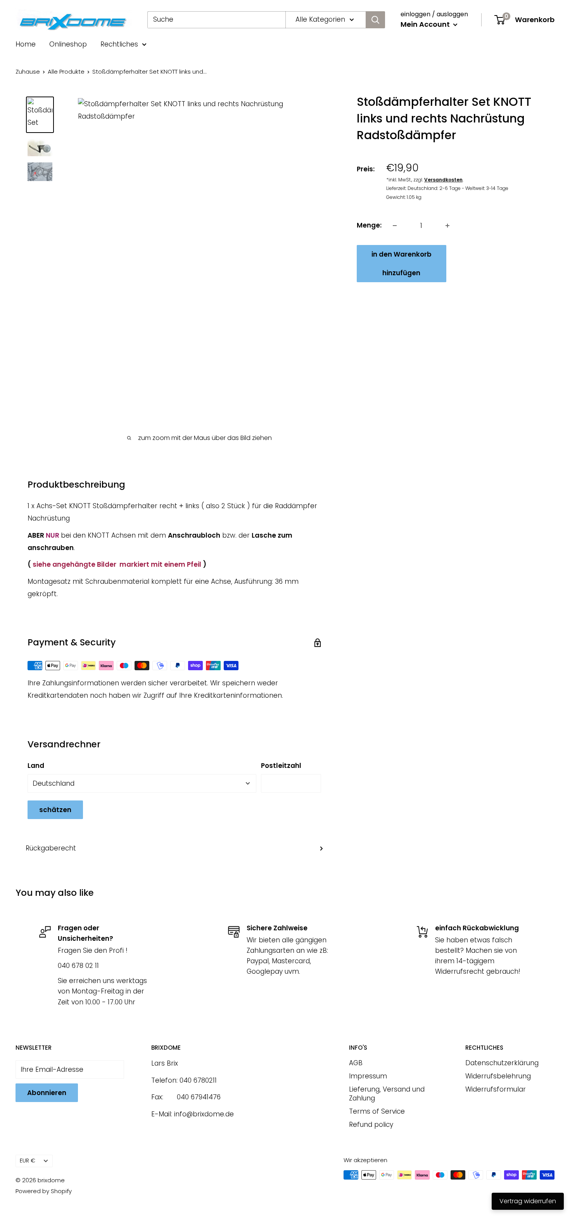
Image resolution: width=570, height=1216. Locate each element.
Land (36, 765)
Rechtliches (119, 44)
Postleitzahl (281, 765)
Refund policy (371, 1124)
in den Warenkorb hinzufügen (401, 264)
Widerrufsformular (495, 1089)
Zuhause (28, 71)
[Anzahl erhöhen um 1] (447, 225)
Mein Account (426, 24)
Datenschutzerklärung (502, 1063)
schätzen (55, 809)
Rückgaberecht (51, 848)
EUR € (27, 1160)
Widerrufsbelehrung (498, 1076)
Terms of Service (377, 1111)
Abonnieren (46, 1092)
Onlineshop (68, 44)
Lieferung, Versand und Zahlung (387, 1094)
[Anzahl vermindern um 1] (395, 225)
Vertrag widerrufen (527, 1201)
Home (26, 44)
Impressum (368, 1076)
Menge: (369, 225)
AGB (356, 1063)
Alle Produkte (66, 71)
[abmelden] (375, 19)
